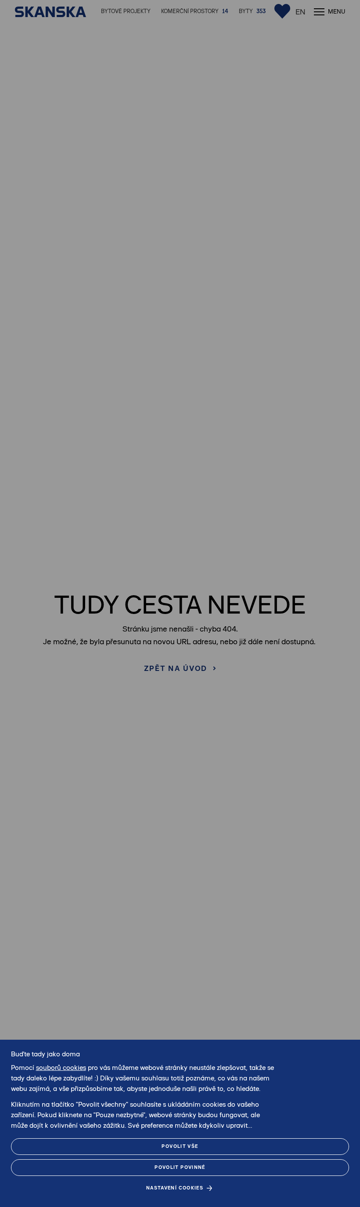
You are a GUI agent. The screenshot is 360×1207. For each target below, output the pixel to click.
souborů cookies (61, 1067)
